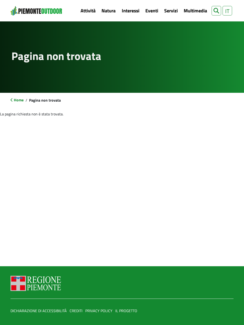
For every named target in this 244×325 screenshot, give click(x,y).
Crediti (76, 311)
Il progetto (126, 311)
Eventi (151, 10)
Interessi (130, 10)
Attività (88, 10)
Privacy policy (98, 311)
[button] (216, 10)
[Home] (36, 11)
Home (19, 100)
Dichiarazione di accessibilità (38, 311)
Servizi (171, 10)
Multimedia (195, 10)
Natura (109, 10)
